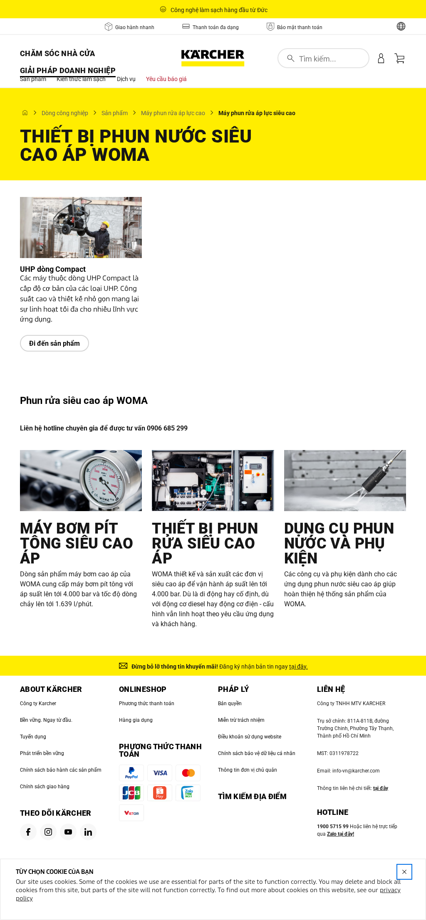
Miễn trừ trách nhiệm (241, 720)
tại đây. (298, 666)
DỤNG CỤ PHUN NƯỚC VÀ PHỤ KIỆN (339, 543)
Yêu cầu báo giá (166, 79)
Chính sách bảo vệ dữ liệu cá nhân (256, 753)
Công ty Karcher (38, 703)
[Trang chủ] (25, 112)
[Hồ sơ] (381, 57)
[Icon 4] (88, 832)
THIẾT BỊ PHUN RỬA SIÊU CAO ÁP (205, 543)
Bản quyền (230, 703)
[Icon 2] (48, 832)
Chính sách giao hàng (44, 787)
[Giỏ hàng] (399, 57)
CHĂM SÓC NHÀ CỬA (57, 53)
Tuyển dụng (33, 737)
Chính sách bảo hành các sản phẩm (61, 770)
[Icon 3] (68, 832)
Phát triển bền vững (42, 753)
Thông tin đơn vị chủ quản (247, 770)
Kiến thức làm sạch (81, 79)
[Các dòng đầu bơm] (81, 480)
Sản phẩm (33, 79)
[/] (213, 58)
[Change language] (401, 26)
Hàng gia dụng (136, 720)
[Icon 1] (28, 832)
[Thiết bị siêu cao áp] (213, 480)
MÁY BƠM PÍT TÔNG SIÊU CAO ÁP (77, 543)
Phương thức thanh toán (146, 703)
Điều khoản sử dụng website (249, 737)
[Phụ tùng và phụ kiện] (345, 480)
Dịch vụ (126, 79)
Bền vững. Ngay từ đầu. (46, 720)
